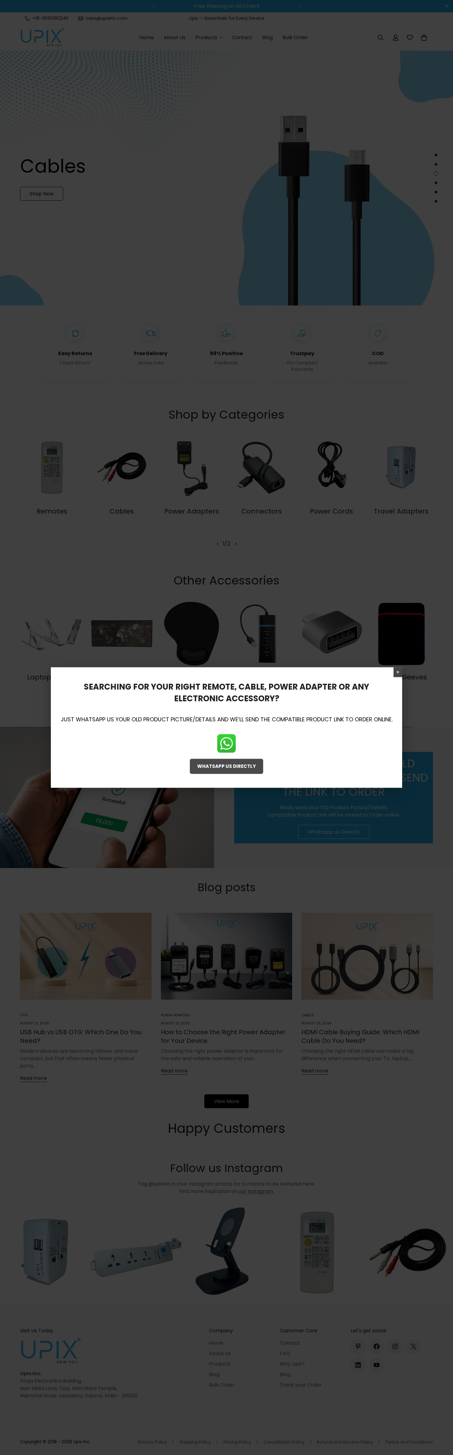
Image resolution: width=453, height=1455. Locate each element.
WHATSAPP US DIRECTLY (226, 766)
